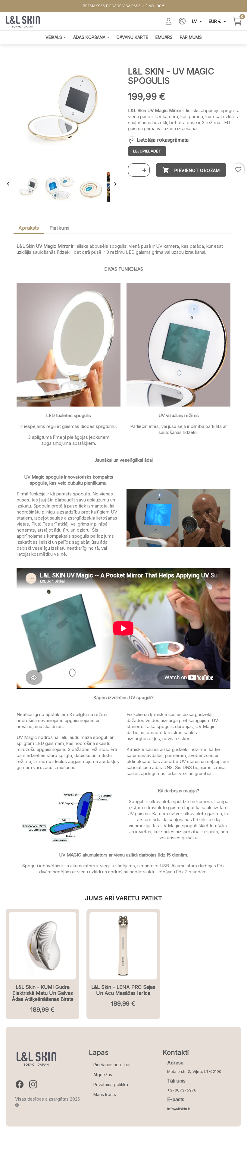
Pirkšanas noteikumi (113, 1064)
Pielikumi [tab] (59, 228)
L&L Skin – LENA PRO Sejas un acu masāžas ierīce (123, 990)
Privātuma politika (110, 1084)
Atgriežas (102, 1074)
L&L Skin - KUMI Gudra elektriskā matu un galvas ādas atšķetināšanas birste (42, 993)
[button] (133, 170)
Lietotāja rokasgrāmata (163, 140)
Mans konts (104, 1094)
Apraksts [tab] (28, 228)
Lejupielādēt (147, 151)
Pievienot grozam (191, 170)
